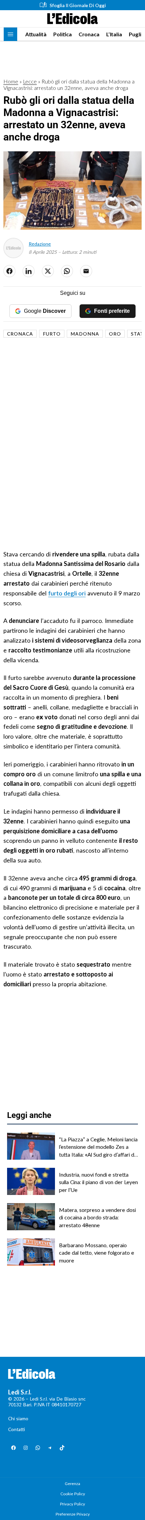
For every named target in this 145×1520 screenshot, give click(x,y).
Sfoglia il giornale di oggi (78, 5)
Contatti (16, 1429)
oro (115, 334)
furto (52, 334)
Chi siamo (18, 1418)
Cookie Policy (72, 1493)
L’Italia (114, 34)
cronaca (20, 334)
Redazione (40, 244)
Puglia (136, 34)
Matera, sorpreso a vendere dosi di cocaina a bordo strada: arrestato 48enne (97, 1217)
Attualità (36, 34)
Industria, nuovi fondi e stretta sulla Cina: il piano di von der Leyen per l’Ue (98, 1182)
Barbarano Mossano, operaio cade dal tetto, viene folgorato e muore (96, 1253)
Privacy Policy (72, 1503)
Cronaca (89, 34)
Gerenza (72, 1483)
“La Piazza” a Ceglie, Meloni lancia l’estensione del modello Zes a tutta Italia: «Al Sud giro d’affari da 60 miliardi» (98, 1147)
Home (10, 81)
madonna (84, 334)
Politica (62, 34)
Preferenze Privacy (73, 1514)
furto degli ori (67, 593)
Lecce (30, 81)
